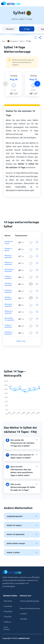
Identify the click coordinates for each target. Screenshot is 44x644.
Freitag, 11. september (8, 326)
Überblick (9, 29)
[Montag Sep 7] (37, 299)
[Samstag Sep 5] (37, 285)
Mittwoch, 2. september (8, 263)
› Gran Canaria (6, 628)
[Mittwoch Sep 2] (37, 264)
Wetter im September (16, 534)
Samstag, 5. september (8, 284)
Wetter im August (14, 525)
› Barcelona (7, 601)
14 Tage (27, 29)
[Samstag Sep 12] (37, 334)
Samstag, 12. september (8, 333)
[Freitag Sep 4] (37, 278)
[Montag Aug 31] (37, 250)
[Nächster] (37, 84)
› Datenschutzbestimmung (30, 607)
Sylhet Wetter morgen (16, 543)
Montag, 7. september (8, 298)
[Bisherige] (5, 84)
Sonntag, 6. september (8, 291)
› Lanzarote (7, 606)
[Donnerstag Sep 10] (37, 320)
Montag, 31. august (8, 249)
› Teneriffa (7, 616)
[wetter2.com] (10, 3)
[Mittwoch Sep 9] (37, 313)
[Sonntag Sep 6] (37, 292)
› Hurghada (7, 611)
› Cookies (23, 613)
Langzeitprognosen (15, 516)
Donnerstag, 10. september (9, 319)
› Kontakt (23, 619)
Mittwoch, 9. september (8, 312)
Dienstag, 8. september (8, 305)
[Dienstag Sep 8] (37, 306)
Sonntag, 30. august (8, 242)
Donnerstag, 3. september (9, 270)
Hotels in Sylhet (13, 552)
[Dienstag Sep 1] (37, 257)
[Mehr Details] (37, 242)
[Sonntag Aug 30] (37, 243)
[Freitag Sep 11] (37, 327)
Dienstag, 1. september (8, 256)
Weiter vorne (20, 341)
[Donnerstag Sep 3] (37, 271)
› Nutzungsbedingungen (29, 601)
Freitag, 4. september (8, 277)
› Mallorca (7, 622)
